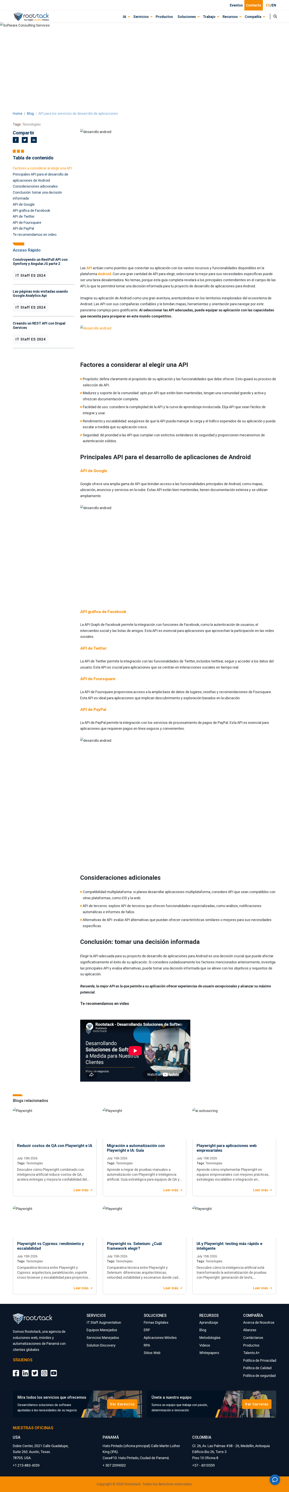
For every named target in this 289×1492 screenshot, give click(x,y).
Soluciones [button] (187, 17)
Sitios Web (152, 1353)
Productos (164, 17)
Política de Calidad (257, 1368)
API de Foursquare (27, 222)
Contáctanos (253, 1338)
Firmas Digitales (156, 1322)
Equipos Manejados (102, 1330)
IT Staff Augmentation (104, 1322)
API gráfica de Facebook (31, 210)
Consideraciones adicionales (35, 186)
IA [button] (124, 17)
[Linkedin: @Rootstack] (25, 1370)
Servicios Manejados (103, 1338)
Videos (204, 1345)
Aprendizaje (208, 1322)
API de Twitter (24, 216)
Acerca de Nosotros (258, 1322)
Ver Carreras (256, 1404)
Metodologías (210, 1338)
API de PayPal (23, 228)
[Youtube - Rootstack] (54, 1370)
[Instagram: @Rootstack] (44, 1370)
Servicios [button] (141, 17)
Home (17, 113)
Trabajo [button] (209, 17)
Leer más (81, 1190)
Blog (30, 113)
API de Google (24, 204)
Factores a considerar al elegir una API (42, 168)
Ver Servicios (122, 1404)
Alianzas (249, 1330)
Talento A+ (251, 1353)
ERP (147, 1330)
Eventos (236, 5)
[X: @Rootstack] (35, 1370)
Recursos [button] (230, 17)
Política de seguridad (259, 1376)
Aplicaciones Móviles (160, 1338)
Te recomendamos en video (34, 234)
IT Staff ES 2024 (31, 275)
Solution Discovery (101, 1345)
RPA (147, 1345)
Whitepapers (209, 1353)
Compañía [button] (253, 17)
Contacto (253, 5)
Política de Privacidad (259, 1360)
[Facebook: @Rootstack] (16, 1370)
